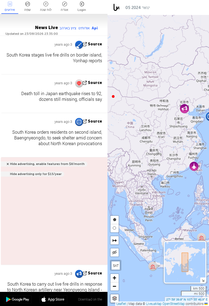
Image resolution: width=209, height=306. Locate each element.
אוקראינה (181, 7)
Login (82, 10)
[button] (113, 96)
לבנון (201, 7)
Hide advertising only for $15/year (36, 174)
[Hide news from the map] (114, 252)
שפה (27, 10)
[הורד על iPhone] (53, 300)
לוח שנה (45, 10)
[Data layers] (114, 298)
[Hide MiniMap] (202, 280)
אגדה (64, 10)
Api (95, 28)
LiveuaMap (154, 303)
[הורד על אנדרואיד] (18, 300)
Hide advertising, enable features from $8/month (47, 164)
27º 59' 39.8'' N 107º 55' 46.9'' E (187, 299)
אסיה (159, 7)
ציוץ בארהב (67, 28)
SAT (116, 265)
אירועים (10, 10)
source (95, 44)
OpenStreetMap (173, 303)
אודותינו (84, 28)
